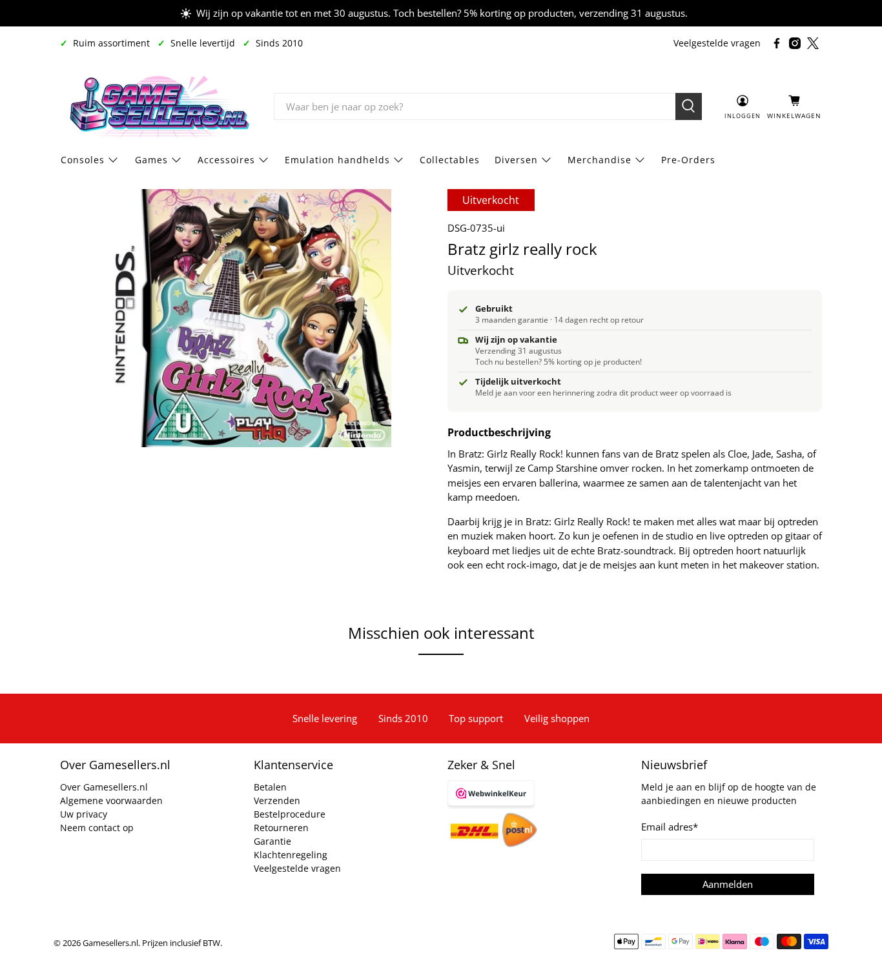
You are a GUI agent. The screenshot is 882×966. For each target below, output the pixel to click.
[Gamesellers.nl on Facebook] (777, 43)
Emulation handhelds (337, 160)
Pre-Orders (688, 160)
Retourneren (281, 827)
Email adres (669, 826)
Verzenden (277, 800)
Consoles (83, 160)
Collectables (450, 160)
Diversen (516, 160)
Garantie (272, 841)
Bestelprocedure (289, 814)
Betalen (270, 787)
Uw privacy (83, 814)
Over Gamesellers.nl (104, 787)
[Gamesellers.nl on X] (813, 43)
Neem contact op (97, 827)
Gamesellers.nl (110, 943)
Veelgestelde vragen (717, 43)
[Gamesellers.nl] (157, 106)
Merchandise (599, 160)
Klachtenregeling (290, 855)
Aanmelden (728, 884)
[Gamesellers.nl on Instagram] (795, 43)
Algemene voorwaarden (111, 800)
